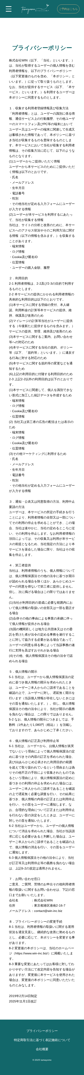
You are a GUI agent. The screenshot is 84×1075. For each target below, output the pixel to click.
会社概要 (42, 1049)
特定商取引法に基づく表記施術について (42, 1040)
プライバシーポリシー (42, 1031)
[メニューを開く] (8, 9)
